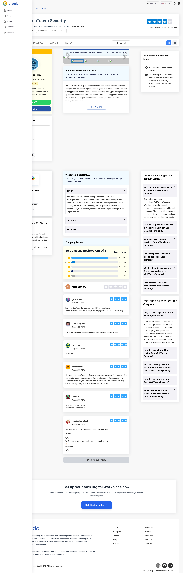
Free (69, 31)
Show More (96, 107)
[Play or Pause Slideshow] (67, 54)
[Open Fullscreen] (125, 54)
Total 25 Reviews (120, 252)
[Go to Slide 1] (77, 61)
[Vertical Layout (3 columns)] (168, 42)
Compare (148, 540)
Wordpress (42, 31)
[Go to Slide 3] (103, 61)
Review (68, 43)
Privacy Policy (147, 570)
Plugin (53, 31)
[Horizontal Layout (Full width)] (174, 42)
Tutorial (116, 536)
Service (116, 544)
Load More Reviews (96, 460)
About (115, 528)
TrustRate (148, 544)
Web (62, 31)
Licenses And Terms (164, 570)
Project (116, 540)
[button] (96, 57)
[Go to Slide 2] (90, 61)
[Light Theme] (174, 3)
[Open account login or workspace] (178, 3)
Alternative (149, 536)
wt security (40, 8)
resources (37, 43)
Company (117, 532)
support (54, 43)
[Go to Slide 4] (115, 61)
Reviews (148, 532)
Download (149, 528)
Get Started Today (94, 505)
